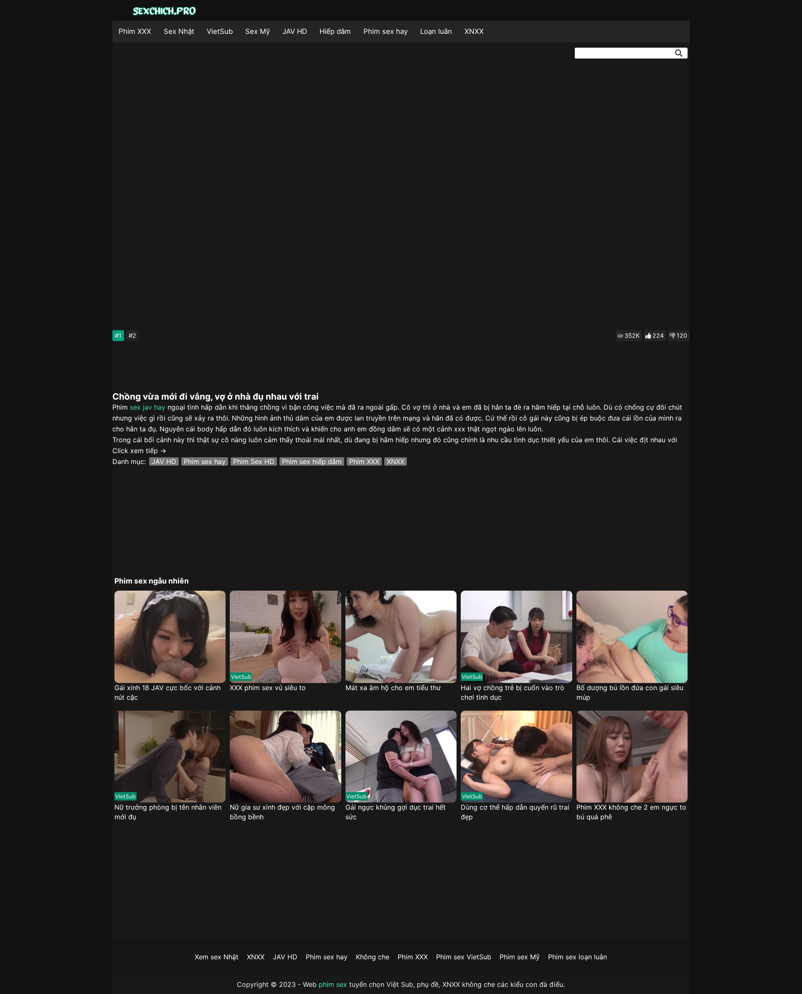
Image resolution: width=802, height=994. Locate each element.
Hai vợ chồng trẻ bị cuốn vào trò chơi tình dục (512, 692)
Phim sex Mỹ (520, 957)
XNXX (474, 31)
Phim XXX (135, 31)
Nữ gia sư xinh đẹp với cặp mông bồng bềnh (282, 812)
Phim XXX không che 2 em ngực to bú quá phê (631, 812)
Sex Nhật (179, 31)
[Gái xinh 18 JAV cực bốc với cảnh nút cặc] (170, 637)
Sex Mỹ (257, 31)
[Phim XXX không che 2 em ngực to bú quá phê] (632, 757)
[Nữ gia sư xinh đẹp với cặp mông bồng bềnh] (285, 757)
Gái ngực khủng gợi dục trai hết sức (395, 812)
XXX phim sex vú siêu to (268, 687)
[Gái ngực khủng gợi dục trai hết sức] (401, 757)
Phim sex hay (385, 31)
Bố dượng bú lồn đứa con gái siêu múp (629, 692)
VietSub (220, 31)
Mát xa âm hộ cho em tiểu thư (393, 687)
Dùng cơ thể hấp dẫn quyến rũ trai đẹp (515, 812)
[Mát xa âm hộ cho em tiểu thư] (401, 637)
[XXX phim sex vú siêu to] (285, 637)
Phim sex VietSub (463, 957)
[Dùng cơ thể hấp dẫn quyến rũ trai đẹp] (516, 757)
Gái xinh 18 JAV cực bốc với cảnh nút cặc (167, 692)
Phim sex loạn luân (577, 957)
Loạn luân (436, 31)
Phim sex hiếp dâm (312, 461)
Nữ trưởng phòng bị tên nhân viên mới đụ (167, 812)
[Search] (679, 53)
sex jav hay (147, 407)
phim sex (333, 984)
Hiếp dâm (335, 31)
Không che (372, 957)
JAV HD (294, 31)
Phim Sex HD (253, 461)
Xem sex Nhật (217, 957)
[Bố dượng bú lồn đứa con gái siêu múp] (632, 637)
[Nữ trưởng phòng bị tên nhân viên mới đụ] (170, 757)
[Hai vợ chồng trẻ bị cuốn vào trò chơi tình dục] (516, 637)
